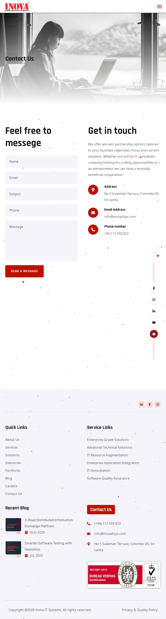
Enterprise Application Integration (113, 463)
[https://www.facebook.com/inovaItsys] (150, 404)
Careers (11, 486)
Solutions (12, 455)
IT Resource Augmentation (107, 455)
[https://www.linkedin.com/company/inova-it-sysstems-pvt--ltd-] (141, 404)
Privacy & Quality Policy (139, 610)
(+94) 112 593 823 (107, 523)
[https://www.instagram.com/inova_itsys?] (158, 404)
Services (11, 447)
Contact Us (13, 493)
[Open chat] (154, 334)
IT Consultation (98, 470)
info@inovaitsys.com (110, 533)
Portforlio (12, 470)
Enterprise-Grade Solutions (108, 439)
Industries (13, 463)
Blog (8, 478)
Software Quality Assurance (108, 478)
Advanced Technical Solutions (109, 447)
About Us (12, 439)
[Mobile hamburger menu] (159, 6)
